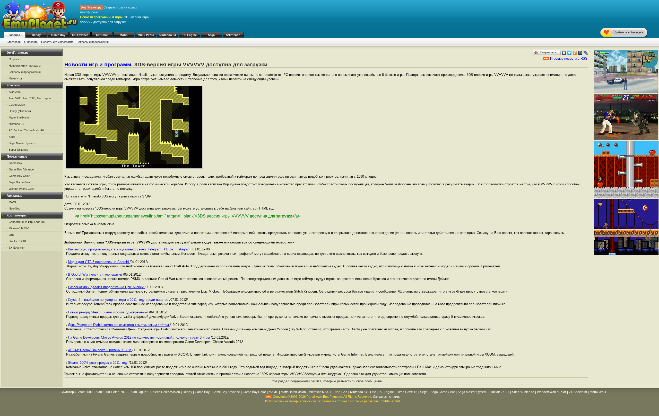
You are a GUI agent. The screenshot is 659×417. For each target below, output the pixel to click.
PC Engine (190, 35)
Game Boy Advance (21, 169)
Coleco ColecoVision (165, 392)
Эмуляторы (67, 392)
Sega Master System (22, 143)
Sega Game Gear (20, 182)
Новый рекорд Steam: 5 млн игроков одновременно (108, 312)
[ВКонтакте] (564, 52)
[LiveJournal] (585, 52)
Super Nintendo (18, 149)
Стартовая (14, 41)
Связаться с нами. (386, 396)
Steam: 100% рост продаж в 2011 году (98, 363)
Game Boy (58, 35)
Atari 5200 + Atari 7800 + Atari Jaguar (122, 392)
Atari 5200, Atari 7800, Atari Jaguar (30, 98)
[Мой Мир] (580, 52)
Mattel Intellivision (19, 117)
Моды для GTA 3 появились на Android (99, 262)
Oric (11, 234)
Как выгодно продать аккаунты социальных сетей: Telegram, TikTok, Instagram (130, 249)
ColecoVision (17, 104)
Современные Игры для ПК (27, 221)
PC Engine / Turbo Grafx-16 (26, 130)
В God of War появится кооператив (95, 274)
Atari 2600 (15, 91)
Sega (211, 35)
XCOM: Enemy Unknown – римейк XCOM (100, 350)
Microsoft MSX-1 (19, 228)
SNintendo (233, 35)
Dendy (36, 35)
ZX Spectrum (17, 247)
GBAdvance (80, 35)
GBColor (102, 35)
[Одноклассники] (575, 52)
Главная (14, 35)
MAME (124, 35)
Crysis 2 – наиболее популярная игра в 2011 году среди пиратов (118, 300)
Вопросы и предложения (93, 41)
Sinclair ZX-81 (17, 241)
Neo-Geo (14, 208)
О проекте (31, 41)
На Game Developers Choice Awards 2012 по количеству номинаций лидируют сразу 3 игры (139, 337)
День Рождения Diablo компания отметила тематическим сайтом (119, 325)
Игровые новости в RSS (568, 58)
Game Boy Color (19, 175)
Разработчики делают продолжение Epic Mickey (106, 287)
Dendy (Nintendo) (20, 111)
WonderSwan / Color (21, 188)
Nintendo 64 (167, 35)
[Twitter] (569, 52)
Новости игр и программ (57, 41)
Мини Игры (146, 35)
